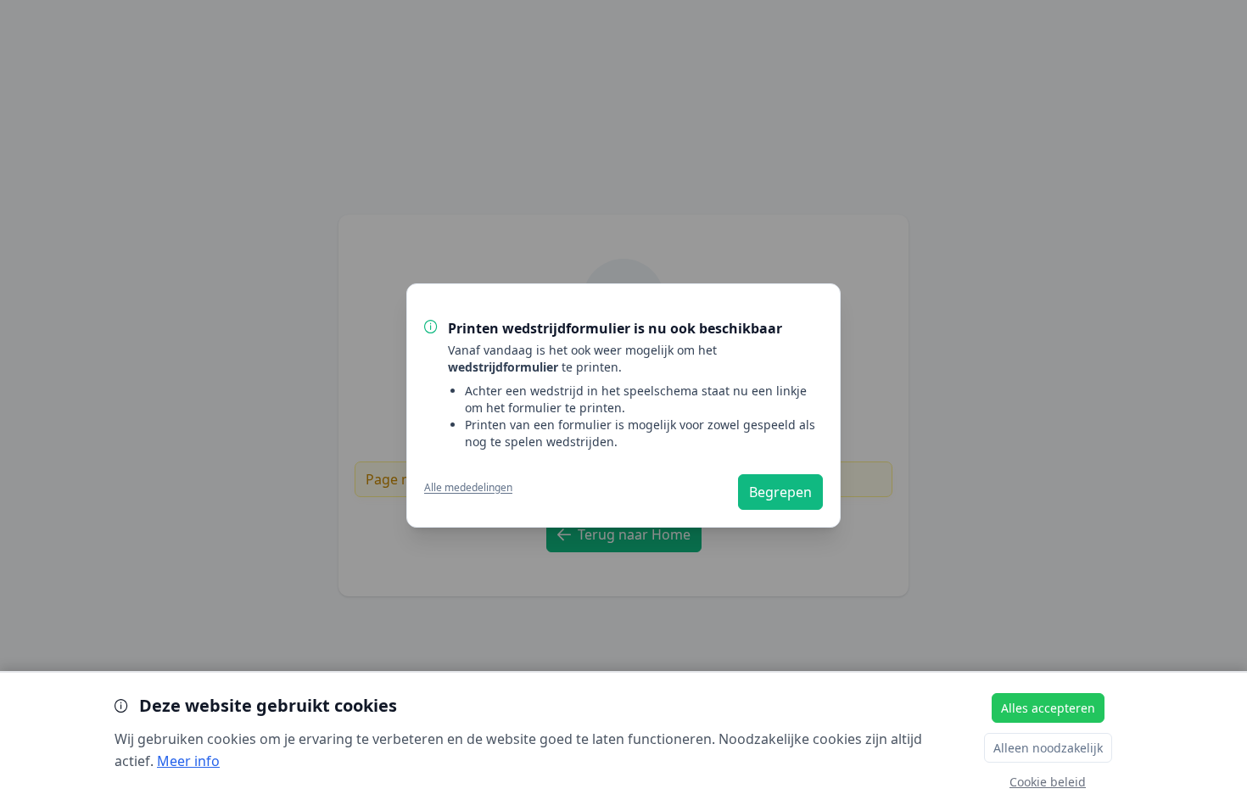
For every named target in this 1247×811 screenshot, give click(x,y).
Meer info (188, 761)
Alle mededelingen (468, 488)
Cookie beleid (1047, 782)
